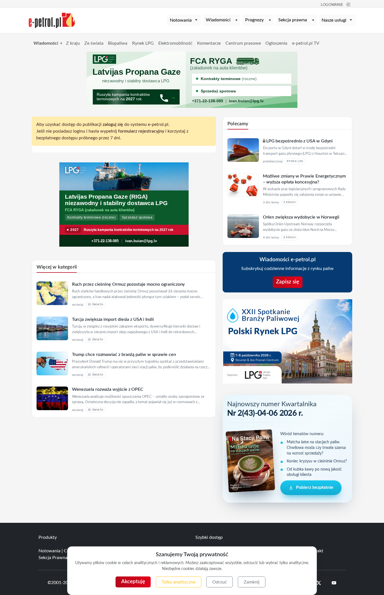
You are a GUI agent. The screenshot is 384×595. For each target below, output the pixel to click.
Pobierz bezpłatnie (314, 487)
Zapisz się (287, 282)
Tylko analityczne (178, 582)
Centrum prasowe (243, 43)
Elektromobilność (175, 43)
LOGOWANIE (332, 5)
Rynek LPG (143, 43)
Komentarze (209, 43)
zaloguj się (113, 124)
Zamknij (251, 582)
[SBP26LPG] (287, 341)
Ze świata (93, 43)
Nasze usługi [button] (334, 20)
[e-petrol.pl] (52, 20)
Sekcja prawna (292, 20)
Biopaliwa (117, 43)
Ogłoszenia (276, 43)
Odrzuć (219, 582)
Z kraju (73, 43)
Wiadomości (218, 20)
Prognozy (254, 20)
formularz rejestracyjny (141, 131)
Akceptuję (133, 581)
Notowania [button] (181, 20)
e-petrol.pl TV (305, 43)
